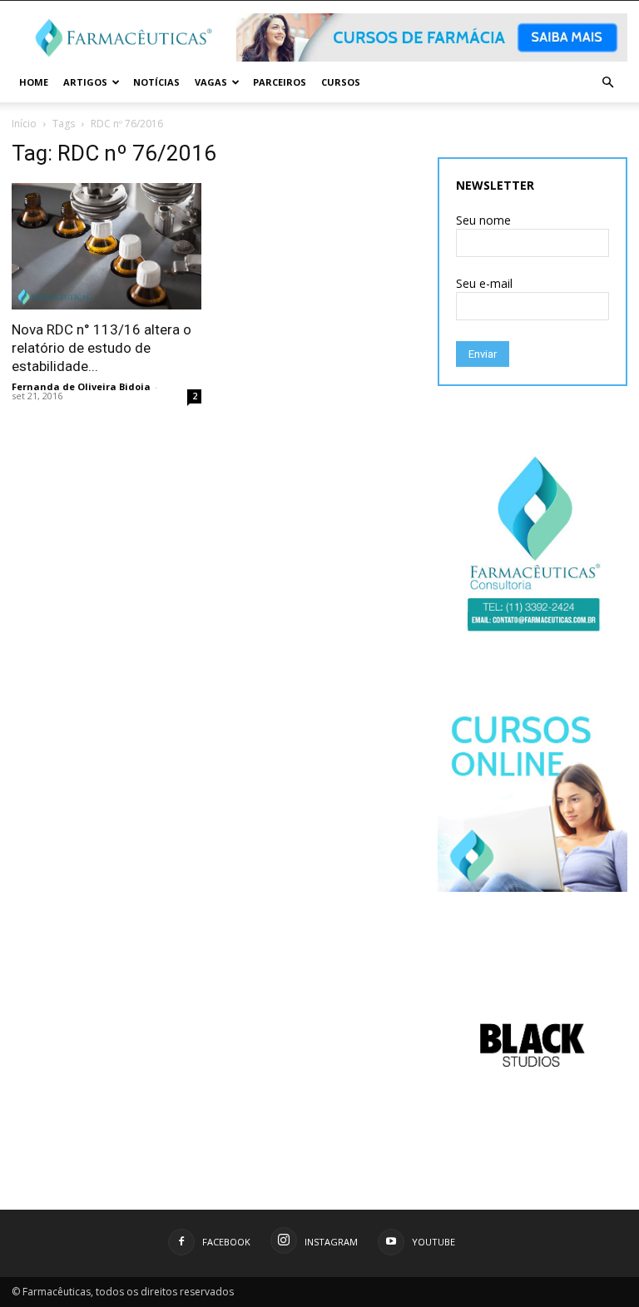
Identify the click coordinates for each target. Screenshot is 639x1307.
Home (33, 82)
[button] (607, 83)
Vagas (211, 82)
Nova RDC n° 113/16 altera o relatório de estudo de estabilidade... (101, 347)
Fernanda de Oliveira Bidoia (81, 386)
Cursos (340, 82)
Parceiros (279, 82)
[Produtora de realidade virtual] (532, 1045)
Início (24, 123)
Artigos (85, 82)
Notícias (156, 82)
